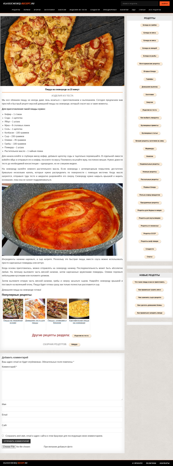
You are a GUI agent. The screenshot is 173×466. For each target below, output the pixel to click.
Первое (27, 10)
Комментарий (9, 367)
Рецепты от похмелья (149, 226)
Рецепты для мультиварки (149, 218)
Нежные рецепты (150, 172)
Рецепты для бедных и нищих (150, 210)
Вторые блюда (150, 71)
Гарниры (149, 79)
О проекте (137, 463)
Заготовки (49, 10)
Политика (151, 463)
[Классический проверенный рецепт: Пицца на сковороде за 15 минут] (62, 51)
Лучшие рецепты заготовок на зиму (149, 141)
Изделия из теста (78, 10)
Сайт (4, 425)
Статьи (142, 10)
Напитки (124, 10)
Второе (37, 10)
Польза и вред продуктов (149, 195)
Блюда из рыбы (149, 56)
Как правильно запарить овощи (149, 313)
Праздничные (110, 10)
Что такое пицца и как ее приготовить (149, 282)
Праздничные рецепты (149, 203)
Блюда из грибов (150, 25)
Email (4, 415)
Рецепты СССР (150, 233)
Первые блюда (150, 187)
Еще (134, 10)
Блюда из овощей (149, 48)
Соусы (149, 257)
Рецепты (16, 10)
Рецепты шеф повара (149, 241)
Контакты (165, 463)
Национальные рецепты (149, 164)
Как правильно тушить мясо (149, 290)
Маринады (149, 149)
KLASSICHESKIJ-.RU (19, 3)
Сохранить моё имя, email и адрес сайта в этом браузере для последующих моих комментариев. (54, 436)
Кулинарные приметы (149, 125)
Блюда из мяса (150, 33)
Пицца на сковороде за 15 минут (62, 89)
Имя (4, 404)
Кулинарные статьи (150, 133)
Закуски (62, 10)
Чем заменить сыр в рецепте (149, 297)
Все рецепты (155, 10)
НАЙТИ (165, 4)
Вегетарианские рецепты (149, 64)
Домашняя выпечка (150, 87)
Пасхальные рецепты (149, 179)
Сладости (95, 10)
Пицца (74, 344)
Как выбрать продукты (150, 118)
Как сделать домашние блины (149, 305)
